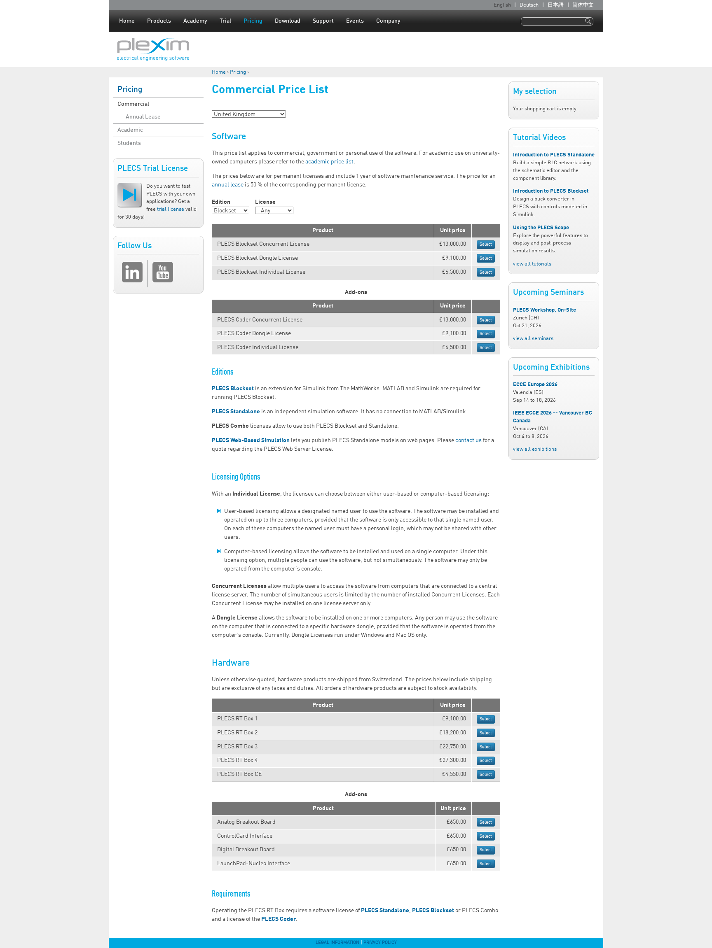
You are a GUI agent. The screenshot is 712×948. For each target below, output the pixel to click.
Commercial (133, 104)
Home (127, 21)
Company (388, 21)
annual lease (228, 185)
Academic (130, 130)
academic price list (329, 162)
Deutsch (529, 5)
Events (355, 21)
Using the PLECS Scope (541, 228)
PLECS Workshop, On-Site (544, 310)
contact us (468, 440)
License (265, 202)
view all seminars (533, 338)
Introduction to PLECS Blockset (551, 191)
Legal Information (337, 942)
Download (287, 21)
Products (159, 21)
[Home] (153, 49)
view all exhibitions (535, 449)
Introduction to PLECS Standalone (554, 155)
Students (129, 143)
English (502, 5)
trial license (170, 209)
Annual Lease (143, 117)
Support (323, 21)
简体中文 (583, 5)
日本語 (556, 5)
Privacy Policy (380, 942)
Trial (225, 21)
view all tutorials (532, 264)
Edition (221, 202)
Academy (195, 21)
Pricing (253, 21)
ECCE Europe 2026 (535, 384)
